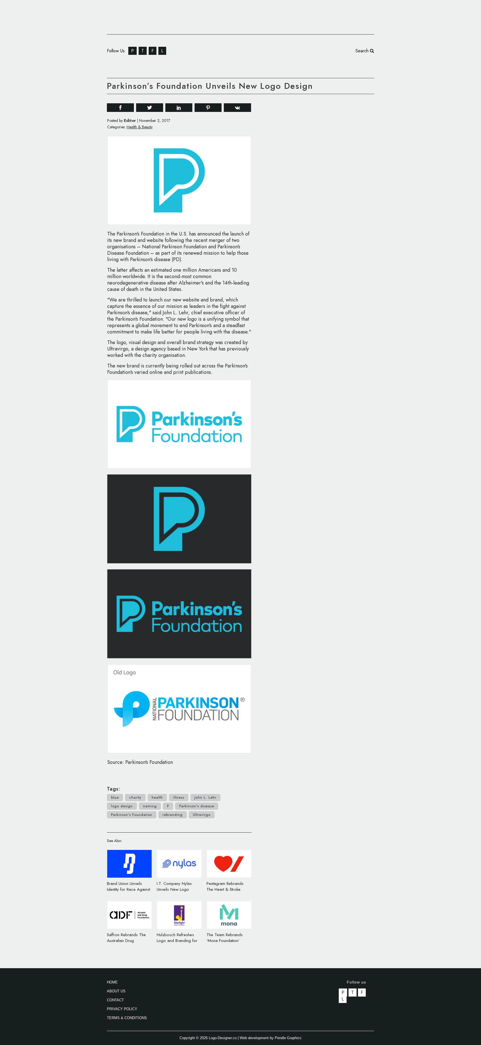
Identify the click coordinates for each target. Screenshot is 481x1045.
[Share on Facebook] (120, 107)
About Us (116, 991)
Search (362, 51)
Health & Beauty (140, 127)
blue (115, 797)
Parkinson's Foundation (131, 814)
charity (135, 797)
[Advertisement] (332, 183)
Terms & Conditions (127, 1018)
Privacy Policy (122, 1009)
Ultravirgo (201, 814)
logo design (122, 806)
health (157, 797)
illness (178, 797)
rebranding (173, 814)
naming (150, 806)
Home (112, 982)
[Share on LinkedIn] (178, 107)
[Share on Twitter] (149, 107)
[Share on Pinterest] (208, 107)
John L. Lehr (205, 797)
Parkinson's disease (196, 806)
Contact (115, 1000)
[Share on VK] (237, 107)
